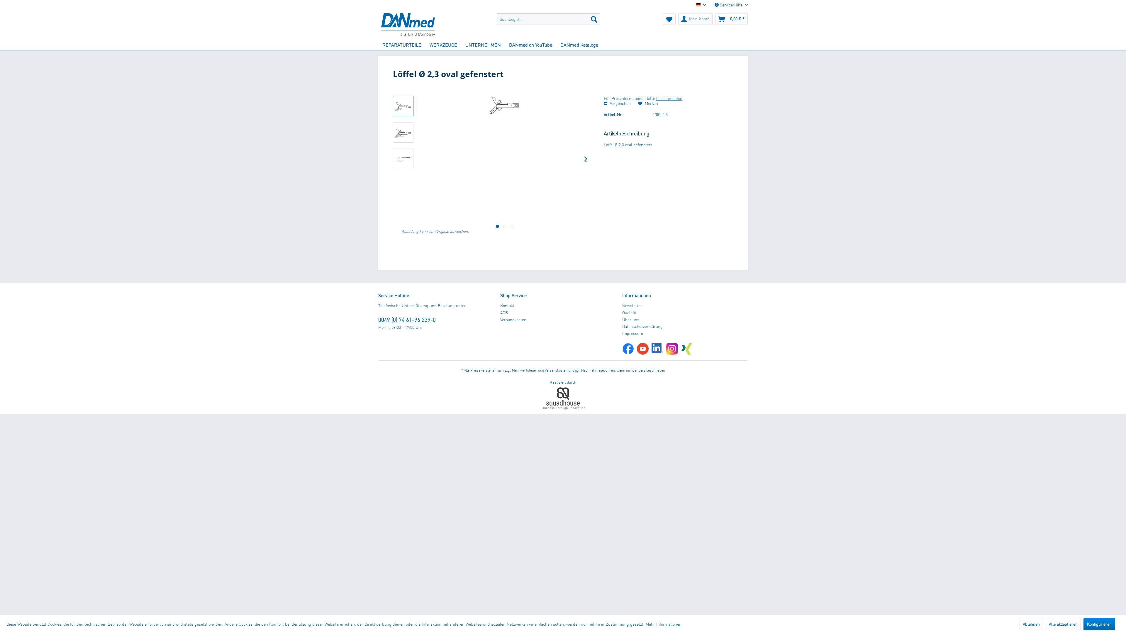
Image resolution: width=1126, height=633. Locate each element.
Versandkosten (513, 319)
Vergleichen (620, 103)
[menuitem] (548, 19)
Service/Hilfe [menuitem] (731, 4)
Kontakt (507, 305)
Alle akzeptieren (1063, 624)
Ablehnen (1031, 624)
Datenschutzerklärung (642, 326)
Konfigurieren (1099, 624)
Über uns (630, 319)
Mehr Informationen (663, 624)
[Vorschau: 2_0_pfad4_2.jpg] (403, 159)
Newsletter (632, 305)
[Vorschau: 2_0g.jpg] (403, 132)
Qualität (629, 312)
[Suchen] (594, 19)
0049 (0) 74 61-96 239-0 (407, 319)
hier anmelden (669, 98)
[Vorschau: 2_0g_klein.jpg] (403, 106)
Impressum (632, 333)
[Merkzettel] (669, 19)
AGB (504, 312)
